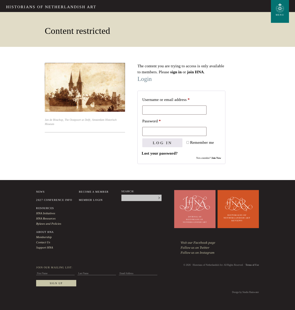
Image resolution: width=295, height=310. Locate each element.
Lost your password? (160, 153)
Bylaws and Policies (48, 223)
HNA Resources (46, 218)
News (40, 191)
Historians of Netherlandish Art (51, 7)
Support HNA (44, 247)
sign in (176, 72)
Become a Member (94, 191)
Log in (162, 143)
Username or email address (173, 99)
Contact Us (43, 242)
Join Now (216, 158)
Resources (45, 208)
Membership (44, 237)
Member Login (91, 199)
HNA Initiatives (45, 213)
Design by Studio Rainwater (245, 292)
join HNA (195, 72)
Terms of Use (252, 265)
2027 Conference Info (54, 199)
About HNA (45, 232)
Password (158, 121)
